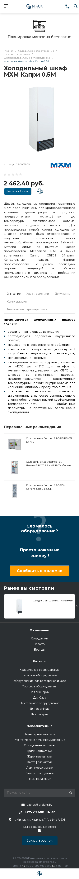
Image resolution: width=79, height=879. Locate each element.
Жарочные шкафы (39, 756)
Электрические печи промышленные (39, 740)
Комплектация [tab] (17, 301)
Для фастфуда (39, 708)
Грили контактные (39, 751)
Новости (39, 644)
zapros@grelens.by (39, 804)
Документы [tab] (62, 293)
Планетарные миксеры (39, 734)
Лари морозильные (39, 767)
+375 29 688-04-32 (39, 812)
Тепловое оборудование (39, 675)
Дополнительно (39, 726)
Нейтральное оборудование (39, 703)
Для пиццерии (39, 692)
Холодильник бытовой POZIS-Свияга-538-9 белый (45, 487)
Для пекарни (40, 714)
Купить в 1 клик (17, 191)
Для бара (39, 697)
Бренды (39, 649)
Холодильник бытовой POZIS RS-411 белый (49, 440)
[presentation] (77, 606)
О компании (39, 630)
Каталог (39, 661)
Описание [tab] (14, 293)
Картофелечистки (39, 762)
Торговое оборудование (39, 686)
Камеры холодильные (39, 773)
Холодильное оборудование (39, 669)
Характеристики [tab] (37, 293)
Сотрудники (39, 638)
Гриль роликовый (39, 779)
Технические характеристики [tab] (27, 309)
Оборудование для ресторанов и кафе (39, 681)
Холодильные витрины (39, 745)
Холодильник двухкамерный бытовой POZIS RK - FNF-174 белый (48, 463)
